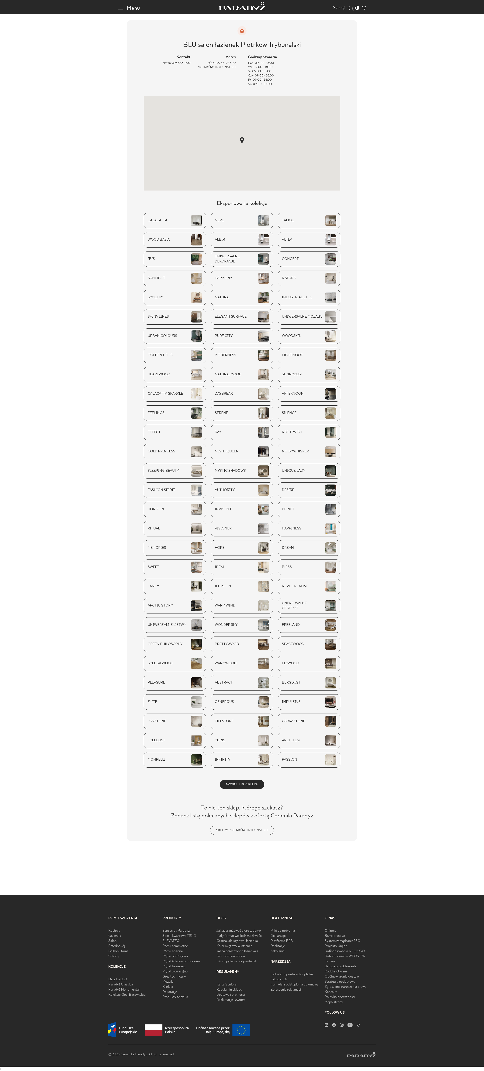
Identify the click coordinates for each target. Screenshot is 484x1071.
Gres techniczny (174, 977)
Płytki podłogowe (175, 956)
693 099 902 (181, 63)
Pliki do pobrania (283, 931)
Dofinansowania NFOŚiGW (345, 951)
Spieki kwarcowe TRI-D (179, 936)
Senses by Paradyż (176, 931)
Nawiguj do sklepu (242, 784)
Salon (112, 941)
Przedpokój (116, 946)
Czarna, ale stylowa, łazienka (237, 941)
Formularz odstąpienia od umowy (295, 985)
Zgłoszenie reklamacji (286, 990)
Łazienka (114, 936)
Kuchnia (114, 931)
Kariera (330, 961)
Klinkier (167, 987)
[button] (242, 140)
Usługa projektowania (340, 966)
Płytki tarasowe (173, 966)
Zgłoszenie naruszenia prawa (345, 987)
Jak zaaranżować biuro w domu (238, 931)
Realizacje (278, 946)
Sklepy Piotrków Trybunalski (242, 830)
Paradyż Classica (120, 985)
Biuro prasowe (335, 936)
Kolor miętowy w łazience (234, 946)
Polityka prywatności (340, 997)
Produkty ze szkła (175, 997)
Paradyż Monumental (124, 990)
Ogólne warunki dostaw (342, 977)
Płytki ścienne (172, 951)
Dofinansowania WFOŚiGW (345, 956)
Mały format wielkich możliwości (239, 936)
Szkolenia (278, 951)
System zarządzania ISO (342, 941)
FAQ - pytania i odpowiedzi (236, 961)
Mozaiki (168, 982)
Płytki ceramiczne (175, 946)
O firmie (330, 931)
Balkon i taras (118, 951)
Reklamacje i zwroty (230, 1000)
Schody (113, 956)
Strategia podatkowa (340, 982)
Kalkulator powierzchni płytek (292, 974)
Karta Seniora (226, 985)
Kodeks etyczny (336, 972)
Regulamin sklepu (229, 990)
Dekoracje (169, 992)
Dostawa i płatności (230, 995)
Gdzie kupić (279, 979)
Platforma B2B (282, 941)
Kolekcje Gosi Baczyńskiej (127, 995)
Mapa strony (334, 1002)
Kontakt (331, 992)
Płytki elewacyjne (175, 972)
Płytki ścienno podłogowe (181, 961)
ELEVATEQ (171, 941)
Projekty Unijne (336, 946)
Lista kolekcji (117, 979)
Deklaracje (278, 936)
